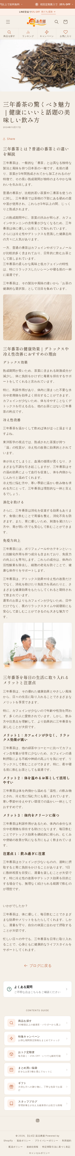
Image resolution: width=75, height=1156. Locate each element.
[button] (8, 21)
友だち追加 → (48, 11)
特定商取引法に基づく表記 (56, 1146)
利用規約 (66, 1140)
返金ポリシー (24, 1140)
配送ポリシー (16, 1146)
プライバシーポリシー (46, 1140)
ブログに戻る (40, 965)
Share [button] (11, 138)
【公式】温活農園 (35, 1135)
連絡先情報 (32, 1146)
